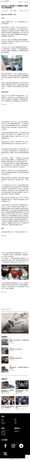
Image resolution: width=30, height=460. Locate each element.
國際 (10, 347)
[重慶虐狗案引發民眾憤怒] (4, 359)
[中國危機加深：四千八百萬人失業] (22, 400)
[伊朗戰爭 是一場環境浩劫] (4, 350)
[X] (5, 454)
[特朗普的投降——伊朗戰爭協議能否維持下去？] (4, 369)
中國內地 (15, 10)
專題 (10, 338)
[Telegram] (21, 446)
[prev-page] (2, 412)
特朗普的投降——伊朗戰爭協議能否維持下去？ (19, 367)
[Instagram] (13, 446)
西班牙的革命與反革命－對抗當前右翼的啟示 (19, 340)
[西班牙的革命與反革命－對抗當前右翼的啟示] (4, 341)
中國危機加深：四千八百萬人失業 (22, 406)
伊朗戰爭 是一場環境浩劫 (16, 349)
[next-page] (4, 412)
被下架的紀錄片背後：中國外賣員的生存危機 (22, 391)
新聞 (11, 10)
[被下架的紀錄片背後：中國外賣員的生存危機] (22, 385)
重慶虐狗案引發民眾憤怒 (16, 358)
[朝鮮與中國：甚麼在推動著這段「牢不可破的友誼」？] (8, 400)
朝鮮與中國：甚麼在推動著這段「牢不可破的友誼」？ (7, 406)
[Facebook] (5, 446)
